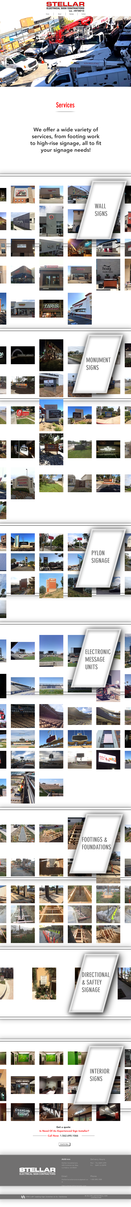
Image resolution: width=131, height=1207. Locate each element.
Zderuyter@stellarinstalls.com (74, 1186)
